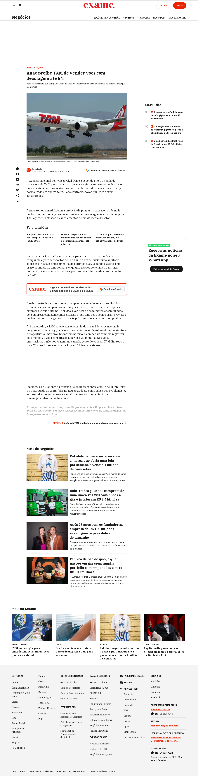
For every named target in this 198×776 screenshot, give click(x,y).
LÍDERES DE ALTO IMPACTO (21, 695)
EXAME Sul (95, 693)
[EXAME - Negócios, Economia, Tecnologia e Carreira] (99, 5)
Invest (15, 737)
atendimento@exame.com (164, 725)
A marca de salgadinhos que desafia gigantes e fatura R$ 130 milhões (167, 115)
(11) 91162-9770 (164, 713)
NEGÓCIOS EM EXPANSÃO (106, 17)
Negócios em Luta (99, 725)
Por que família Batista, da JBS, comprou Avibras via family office (40, 237)
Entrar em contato (160, 709)
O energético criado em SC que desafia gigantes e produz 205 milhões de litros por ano (167, 129)
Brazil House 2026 (99, 687)
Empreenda (130, 731)
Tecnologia (44, 702)
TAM (105, 410)
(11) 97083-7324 (164, 752)
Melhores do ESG (98, 749)
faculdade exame (134, 676)
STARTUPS (128, 17)
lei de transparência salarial (102, 772)
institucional (18, 772)
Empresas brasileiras (108, 407)
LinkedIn (155, 686)
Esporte (42, 692)
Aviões (46, 414)
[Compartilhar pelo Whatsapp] (17, 168)
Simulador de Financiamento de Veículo (68, 734)
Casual (41, 681)
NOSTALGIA (159, 17)
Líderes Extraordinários (102, 720)
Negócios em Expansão (101, 754)
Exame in (128, 694)
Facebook (155, 697)
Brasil (15, 701)
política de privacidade (74, 772)
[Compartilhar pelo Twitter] (17, 190)
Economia (17, 712)
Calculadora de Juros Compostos (71, 724)
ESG (14, 718)
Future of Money (46, 708)
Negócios (21, 17)
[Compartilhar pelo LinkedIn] (17, 179)
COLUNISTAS (18, 748)
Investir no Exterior (100, 714)
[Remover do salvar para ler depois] (17, 200)
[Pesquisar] (20, 5)
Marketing (43, 686)
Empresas (64, 407)
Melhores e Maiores (100, 743)
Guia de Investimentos (72, 693)
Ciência (42, 713)
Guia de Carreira (68, 698)
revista (128, 682)
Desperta (128, 705)
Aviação (70, 410)
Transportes (117, 410)
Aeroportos (34, 414)
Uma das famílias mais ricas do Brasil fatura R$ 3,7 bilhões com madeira (167, 144)
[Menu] (14, 5)
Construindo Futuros (100, 704)
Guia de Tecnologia (70, 687)
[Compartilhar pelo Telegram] (17, 184)
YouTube (155, 681)
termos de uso (34, 772)
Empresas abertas (82, 407)
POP (40, 719)
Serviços (58, 410)
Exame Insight (19, 723)
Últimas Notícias (20, 687)
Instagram (156, 692)
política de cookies (52, 772)
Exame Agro (44, 697)
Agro (126, 726)
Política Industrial (99, 730)
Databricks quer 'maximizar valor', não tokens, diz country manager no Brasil (110, 237)
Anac (55, 414)
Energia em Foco (98, 709)
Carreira (16, 707)
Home (29, 67)
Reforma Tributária (100, 682)
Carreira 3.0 (130, 699)
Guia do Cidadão (68, 682)
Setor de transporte (39, 410)
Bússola (94, 698)
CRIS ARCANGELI (177, 17)
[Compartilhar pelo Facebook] (17, 174)
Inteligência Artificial (18, 730)
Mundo (41, 676)
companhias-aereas (88, 410)
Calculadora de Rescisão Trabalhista (71, 715)
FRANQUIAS (144, 17)
